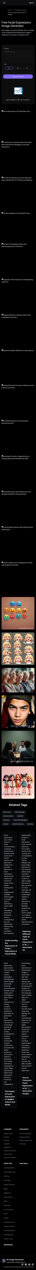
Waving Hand (8, 1197)
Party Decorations (9, 1230)
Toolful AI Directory (10, 1151)
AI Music (6, 1137)
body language (20, 812)
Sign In (31, 3)
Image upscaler (25, 1137)
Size (5, 64)
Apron (6, 1214)
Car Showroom (8, 1209)
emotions (20, 816)
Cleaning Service (9, 1222)
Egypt (5, 1189)
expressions (7, 812)
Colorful (5, 824)
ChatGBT (6, 1144)
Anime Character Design (10, 1184)
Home (9, 10)
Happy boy (7, 1193)
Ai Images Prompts (20, 10)
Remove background (26, 1133)
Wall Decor (7, 1205)
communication (8, 816)
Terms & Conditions (10, 1157)
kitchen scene (8, 1239)
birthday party (8, 1235)
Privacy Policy (8, 1154)
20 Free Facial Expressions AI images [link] (17, 13)
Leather (6, 1218)
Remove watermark (26, 1140)
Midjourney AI (8, 1133)
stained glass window (10, 1172)
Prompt (6, 48)
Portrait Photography (20, 820)
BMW (5, 1201)
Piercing (6, 1176)
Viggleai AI (7, 1147)
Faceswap (23, 1144)
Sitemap (6, 1140)
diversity (30, 824)
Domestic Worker (9, 1226)
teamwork (6, 820)
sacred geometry (9, 1168)
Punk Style (7, 1180)
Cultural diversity (17, 824)
